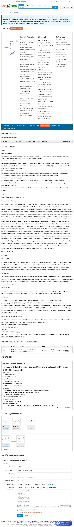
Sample (20, 487)
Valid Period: (10, 484)
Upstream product (55, 125)
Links (21, 521)
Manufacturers (48, 521)
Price (44, 487)
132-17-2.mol (28, 115)
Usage (12, 125)
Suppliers (27, 5)
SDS (38, 125)
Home (52, 1)
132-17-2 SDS (67, 407)
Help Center (27, 521)
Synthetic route (45, 125)
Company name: (9, 480)
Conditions (5, 432)
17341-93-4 (16, 426)
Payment (9, 521)
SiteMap (41, 521)
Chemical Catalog (42, 522)
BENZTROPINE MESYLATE (27, 42)
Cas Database (25, 522)
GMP (32, 487)
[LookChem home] (9, 6)
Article (46, 5)
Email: (12, 477)
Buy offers (34, 5)
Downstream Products (9, 128)
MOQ (26, 487)
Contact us (15, 521)
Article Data (33, 522)
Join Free (23, 1)
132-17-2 (27, 91)
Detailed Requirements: (10, 488)
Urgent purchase (52, 487)
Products (21, 5)
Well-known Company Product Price (25, 125)
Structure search (40, 5)
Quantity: (11, 473)
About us (3, 521)
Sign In (18, 1)
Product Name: (10, 470)
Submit (20, 515)
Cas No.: (11, 467)
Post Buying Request (16, 28)
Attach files (21, 506)
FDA (38, 487)
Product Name (52, 522)
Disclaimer (34, 521)
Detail (66, 350)
